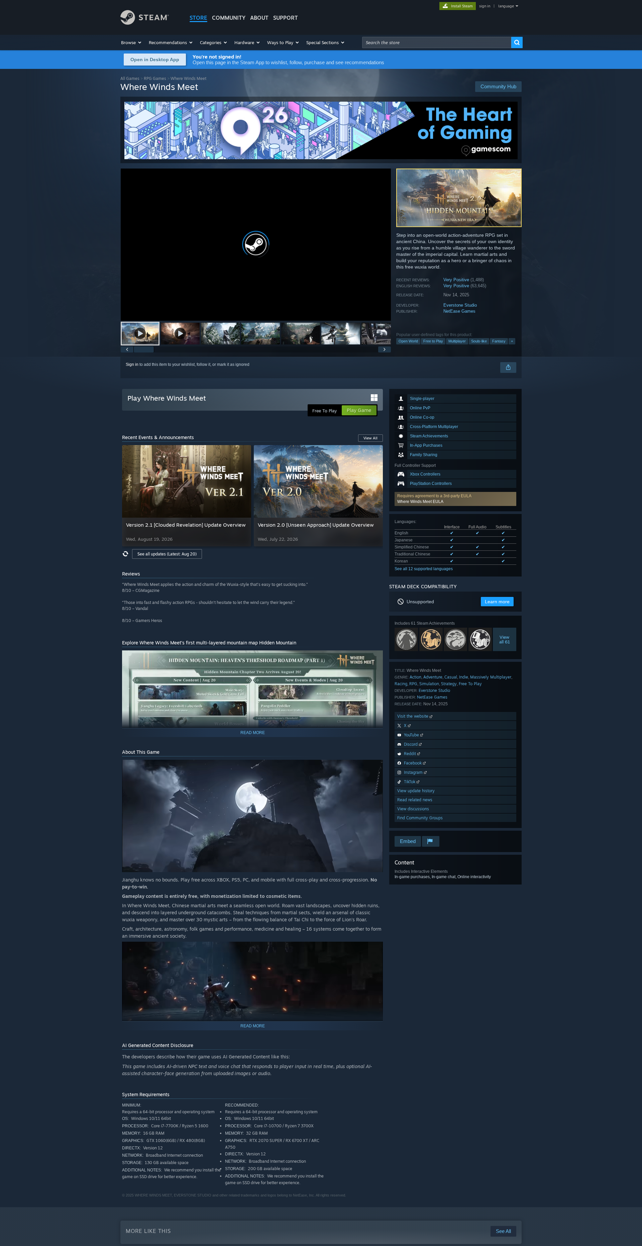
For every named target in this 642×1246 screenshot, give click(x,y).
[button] (131, 42)
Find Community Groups (420, 817)
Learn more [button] (497, 601)
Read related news (414, 799)
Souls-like (479, 341)
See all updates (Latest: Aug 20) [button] (167, 553)
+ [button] (512, 341)
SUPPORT (285, 17)
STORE (198, 17)
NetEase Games (459, 311)
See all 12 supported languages (424, 568)
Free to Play (433, 341)
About (259, 17)
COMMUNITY (228, 17)
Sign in (132, 364)
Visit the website (413, 716)
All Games (129, 78)
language (506, 6)
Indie (463, 677)
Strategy (449, 683)
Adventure (432, 677)
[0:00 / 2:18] (256, 245)
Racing (401, 683)
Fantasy (499, 341)
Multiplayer (457, 341)
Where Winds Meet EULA (420, 501)
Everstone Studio (460, 305)
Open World (408, 341)
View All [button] (370, 438)
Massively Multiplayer (490, 677)
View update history (416, 790)
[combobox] (436, 42)
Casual (450, 677)
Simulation (429, 683)
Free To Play (470, 683)
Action (415, 677)
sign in (484, 6)
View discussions (413, 808)
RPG (413, 683)
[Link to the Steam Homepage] (144, 23)
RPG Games (155, 78)
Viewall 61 (504, 639)
